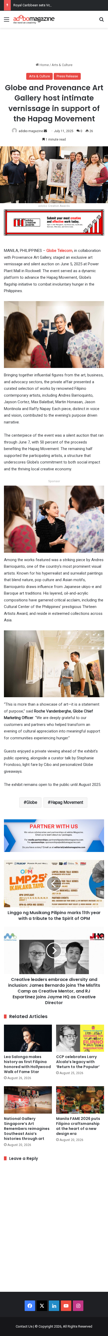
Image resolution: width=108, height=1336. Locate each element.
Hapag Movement (67, 802)
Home (44, 65)
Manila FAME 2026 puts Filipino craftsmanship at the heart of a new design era (78, 1126)
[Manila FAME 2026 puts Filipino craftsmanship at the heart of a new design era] (80, 1099)
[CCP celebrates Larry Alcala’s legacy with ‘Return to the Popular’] (80, 1038)
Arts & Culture (62, 65)
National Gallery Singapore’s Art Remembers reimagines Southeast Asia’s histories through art (27, 1128)
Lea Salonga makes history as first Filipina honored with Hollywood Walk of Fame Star (27, 1064)
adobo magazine (31, 131)
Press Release (67, 76)
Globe (31, 802)
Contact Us (24, 1326)
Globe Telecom (59, 250)
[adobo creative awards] (54, 222)
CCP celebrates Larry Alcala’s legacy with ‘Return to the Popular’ (78, 1061)
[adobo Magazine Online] (34, 19)
